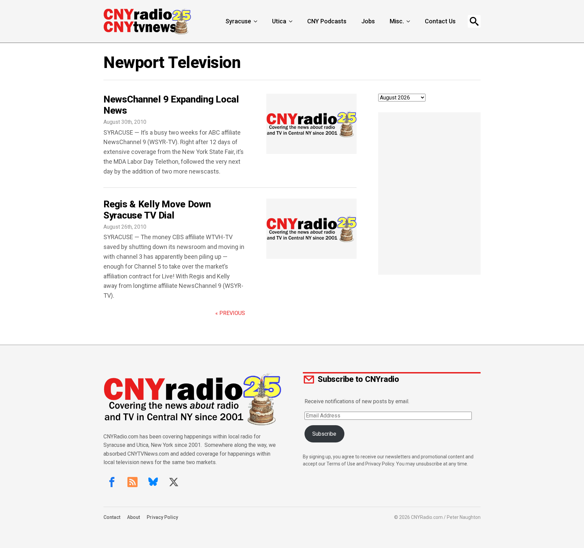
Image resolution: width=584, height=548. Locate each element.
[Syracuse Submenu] (256, 21)
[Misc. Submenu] (409, 21)
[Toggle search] (474, 21)
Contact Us (440, 21)
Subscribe (324, 434)
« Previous (230, 313)
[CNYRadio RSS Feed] (132, 482)
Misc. (397, 21)
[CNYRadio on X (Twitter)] (173, 482)
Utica (279, 21)
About (133, 517)
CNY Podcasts (326, 21)
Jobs (368, 21)
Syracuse (238, 21)
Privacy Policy (162, 517)
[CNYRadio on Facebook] (111, 482)
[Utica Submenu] (291, 21)
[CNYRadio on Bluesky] (153, 482)
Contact (111, 517)
